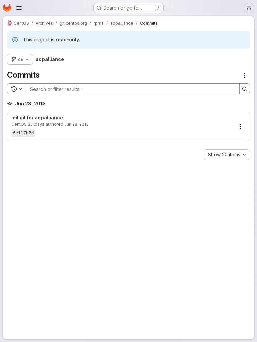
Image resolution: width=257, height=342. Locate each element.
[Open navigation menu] (19, 8)
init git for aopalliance (37, 117)
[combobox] (227, 154)
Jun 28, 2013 (76, 124)
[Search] (244, 88)
